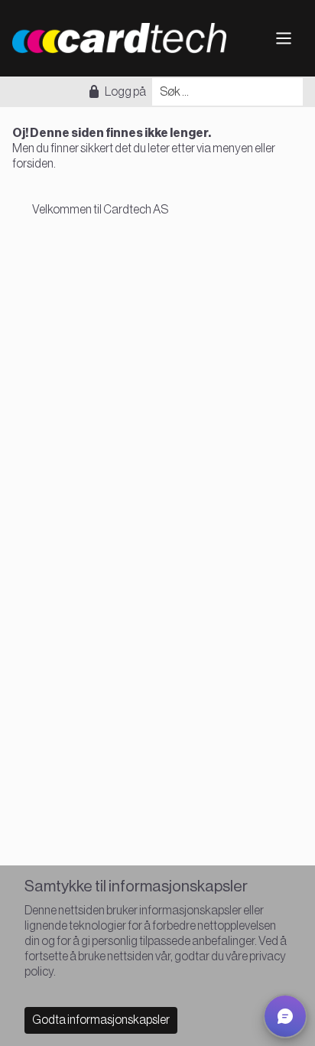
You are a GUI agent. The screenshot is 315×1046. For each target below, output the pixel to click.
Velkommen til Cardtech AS (100, 210)
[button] (285, 1016)
